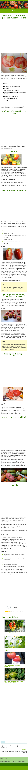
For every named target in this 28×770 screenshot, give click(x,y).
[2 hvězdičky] (6, 611)
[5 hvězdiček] (10, 611)
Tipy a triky (5, 100)
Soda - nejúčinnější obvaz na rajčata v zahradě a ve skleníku (14, 752)
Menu (14, 11)
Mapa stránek (21, 761)
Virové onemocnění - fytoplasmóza (11, 90)
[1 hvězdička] (5, 611)
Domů (1, 758)
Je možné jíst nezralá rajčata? (10, 98)
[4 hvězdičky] (9, 611)
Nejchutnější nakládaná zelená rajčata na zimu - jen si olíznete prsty (13, 746)
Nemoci (3, 742)
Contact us (8, 758)
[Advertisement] (14, 35)
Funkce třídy (6, 88)
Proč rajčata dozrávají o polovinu (11, 96)
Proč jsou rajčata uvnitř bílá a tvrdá (11, 86)
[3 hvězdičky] (7, 611)
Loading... (4, 468)
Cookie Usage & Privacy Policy (8, 761)
